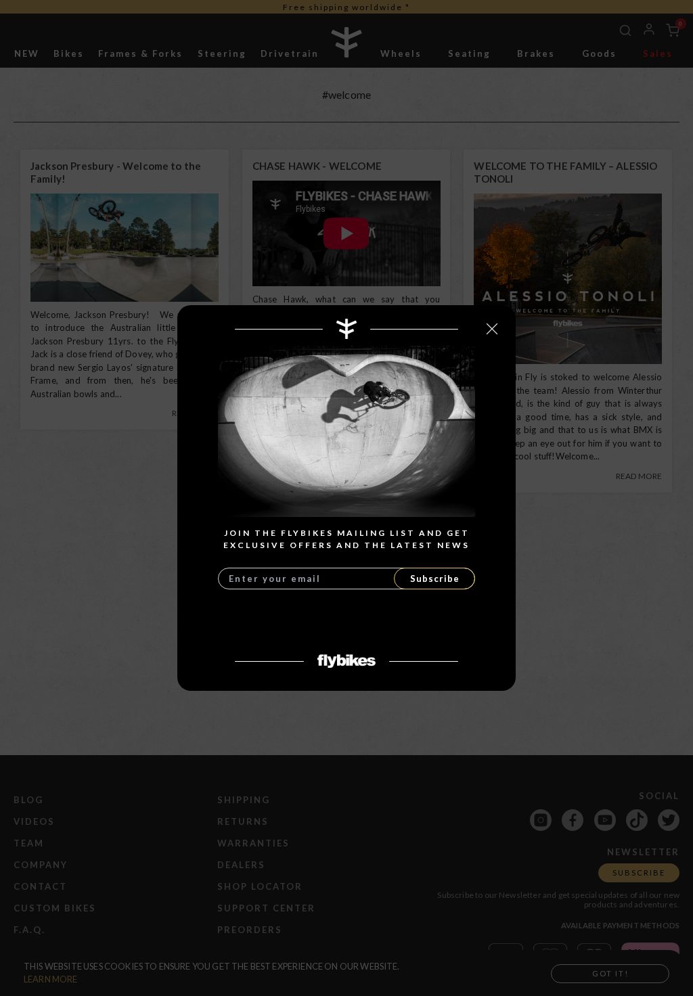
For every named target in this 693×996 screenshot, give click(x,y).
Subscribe (435, 578)
